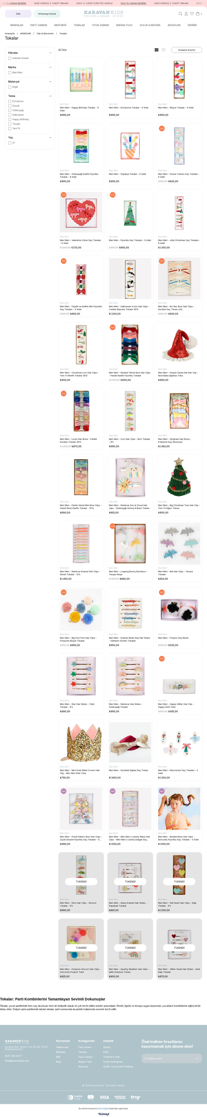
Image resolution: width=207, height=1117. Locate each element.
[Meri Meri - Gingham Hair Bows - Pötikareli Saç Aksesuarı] (179, 411)
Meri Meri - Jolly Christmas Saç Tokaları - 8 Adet (179, 241)
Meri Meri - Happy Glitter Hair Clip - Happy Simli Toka (176, 705)
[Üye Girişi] (186, 14)
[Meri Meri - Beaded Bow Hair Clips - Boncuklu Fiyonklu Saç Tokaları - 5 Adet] (179, 809)
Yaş (10, 137)
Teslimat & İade (111, 1056)
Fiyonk (16, 105)
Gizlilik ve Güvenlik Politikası (118, 1066)
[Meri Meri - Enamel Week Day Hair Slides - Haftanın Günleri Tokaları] (130, 610)
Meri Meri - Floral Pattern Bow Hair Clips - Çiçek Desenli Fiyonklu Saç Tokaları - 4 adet (81, 838)
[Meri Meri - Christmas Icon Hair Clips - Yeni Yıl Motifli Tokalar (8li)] (81, 345)
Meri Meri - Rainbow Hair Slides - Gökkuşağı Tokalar (125, 705)
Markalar (60, 1052)
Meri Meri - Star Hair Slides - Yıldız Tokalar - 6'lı (77, 705)
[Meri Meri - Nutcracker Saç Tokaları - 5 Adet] (179, 742)
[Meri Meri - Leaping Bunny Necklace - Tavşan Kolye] (130, 543)
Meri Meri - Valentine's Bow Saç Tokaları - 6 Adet (80, 241)
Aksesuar (83, 1066)
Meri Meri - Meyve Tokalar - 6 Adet (176, 107)
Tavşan (16, 123)
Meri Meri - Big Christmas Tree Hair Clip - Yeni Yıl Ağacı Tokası (179, 506)
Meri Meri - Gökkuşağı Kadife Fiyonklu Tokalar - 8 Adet (79, 175)
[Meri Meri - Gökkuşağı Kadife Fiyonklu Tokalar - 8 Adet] (81, 146)
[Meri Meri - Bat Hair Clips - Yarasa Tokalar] (179, 543)
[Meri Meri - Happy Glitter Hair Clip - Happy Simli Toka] (179, 676)
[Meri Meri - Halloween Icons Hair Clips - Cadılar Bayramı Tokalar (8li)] (130, 278)
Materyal (13, 81)
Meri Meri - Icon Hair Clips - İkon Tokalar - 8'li (129, 440)
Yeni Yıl (16, 128)
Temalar (82, 1052)
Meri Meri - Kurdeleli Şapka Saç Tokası (128, 770)
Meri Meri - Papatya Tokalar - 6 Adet (127, 174)
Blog (58, 1061)
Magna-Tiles (85, 1061)
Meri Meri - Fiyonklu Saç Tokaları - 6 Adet (130, 240)
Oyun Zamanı (85, 1056)
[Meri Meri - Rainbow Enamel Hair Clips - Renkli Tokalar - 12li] (81, 543)
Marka (12, 67)
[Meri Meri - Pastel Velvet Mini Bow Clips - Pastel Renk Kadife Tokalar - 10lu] (81, 477)
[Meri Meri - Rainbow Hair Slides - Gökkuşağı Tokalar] (130, 676)
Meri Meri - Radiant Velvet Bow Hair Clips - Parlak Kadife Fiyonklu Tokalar (129, 374)
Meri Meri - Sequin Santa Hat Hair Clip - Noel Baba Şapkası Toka (178, 374)
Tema (11, 96)
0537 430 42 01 (13, 1055)
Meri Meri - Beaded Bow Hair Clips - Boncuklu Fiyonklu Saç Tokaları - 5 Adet (178, 838)
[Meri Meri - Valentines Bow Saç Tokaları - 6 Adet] (81, 212)
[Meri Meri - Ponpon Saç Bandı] (179, 610)
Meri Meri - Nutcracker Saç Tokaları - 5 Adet (178, 771)
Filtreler (13, 52)
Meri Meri (17, 72)
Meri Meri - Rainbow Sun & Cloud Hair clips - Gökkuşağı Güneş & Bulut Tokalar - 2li (129, 507)
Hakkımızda (62, 1047)
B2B (58, 1056)
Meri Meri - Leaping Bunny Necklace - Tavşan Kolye (128, 573)
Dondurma (17, 101)
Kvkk (106, 1052)
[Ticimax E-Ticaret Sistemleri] (103, 1114)
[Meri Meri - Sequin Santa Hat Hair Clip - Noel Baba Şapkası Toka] (179, 345)
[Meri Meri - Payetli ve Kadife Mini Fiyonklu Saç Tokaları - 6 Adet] (81, 278)
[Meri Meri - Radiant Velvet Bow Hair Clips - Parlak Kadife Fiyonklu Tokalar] (130, 345)
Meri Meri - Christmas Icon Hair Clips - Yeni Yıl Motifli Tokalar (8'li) (79, 374)
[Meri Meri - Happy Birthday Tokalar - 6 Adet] (81, 80)
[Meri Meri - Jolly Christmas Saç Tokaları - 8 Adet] (179, 212)
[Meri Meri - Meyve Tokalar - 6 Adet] (179, 80)
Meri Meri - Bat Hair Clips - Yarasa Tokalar (175, 573)
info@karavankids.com (17, 1060)
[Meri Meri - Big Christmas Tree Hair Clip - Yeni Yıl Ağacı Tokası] (179, 477)
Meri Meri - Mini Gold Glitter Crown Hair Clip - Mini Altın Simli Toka (80, 771)
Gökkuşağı (18, 110)
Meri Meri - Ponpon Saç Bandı (173, 638)
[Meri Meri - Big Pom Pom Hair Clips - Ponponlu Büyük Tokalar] (81, 610)
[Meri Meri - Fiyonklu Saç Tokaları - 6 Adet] (130, 212)
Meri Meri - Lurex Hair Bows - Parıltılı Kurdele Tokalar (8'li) (78, 440)
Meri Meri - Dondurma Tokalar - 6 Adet (128, 107)
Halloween (18, 114)
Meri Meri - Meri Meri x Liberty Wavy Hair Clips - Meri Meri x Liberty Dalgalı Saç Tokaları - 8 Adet (129, 838)
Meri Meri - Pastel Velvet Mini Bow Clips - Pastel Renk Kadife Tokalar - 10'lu (81, 506)
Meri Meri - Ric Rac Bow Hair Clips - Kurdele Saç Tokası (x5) (176, 308)
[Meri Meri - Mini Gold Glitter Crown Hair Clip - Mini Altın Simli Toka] (81, 742)
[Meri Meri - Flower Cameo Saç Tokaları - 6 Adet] (179, 146)
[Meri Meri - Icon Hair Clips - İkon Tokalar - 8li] (130, 411)
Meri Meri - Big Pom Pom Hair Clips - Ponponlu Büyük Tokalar (78, 639)
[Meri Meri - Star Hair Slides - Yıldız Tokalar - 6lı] (81, 676)
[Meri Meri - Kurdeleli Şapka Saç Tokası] (130, 742)
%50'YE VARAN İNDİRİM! (113, 3)
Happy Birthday (20, 119)
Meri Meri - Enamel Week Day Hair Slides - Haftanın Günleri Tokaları (129, 639)
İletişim (106, 1047)
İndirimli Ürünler (20, 58)
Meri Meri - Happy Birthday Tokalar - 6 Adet (79, 109)
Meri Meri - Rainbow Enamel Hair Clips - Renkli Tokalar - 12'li (80, 573)
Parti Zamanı (84, 1047)
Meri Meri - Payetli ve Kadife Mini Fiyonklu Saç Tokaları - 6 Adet (81, 308)
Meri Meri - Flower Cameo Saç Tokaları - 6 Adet (178, 175)
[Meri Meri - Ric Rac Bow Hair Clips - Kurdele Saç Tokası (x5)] (179, 278)
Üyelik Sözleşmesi (113, 1061)
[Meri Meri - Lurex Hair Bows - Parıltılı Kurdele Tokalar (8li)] (81, 411)
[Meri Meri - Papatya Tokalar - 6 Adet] (130, 146)
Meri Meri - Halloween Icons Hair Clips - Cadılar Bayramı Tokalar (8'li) (129, 308)
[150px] (17, 1041)
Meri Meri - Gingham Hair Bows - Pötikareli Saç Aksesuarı (174, 440)
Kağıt (15, 86)
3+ (13, 142)
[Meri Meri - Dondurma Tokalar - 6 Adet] (130, 80)
